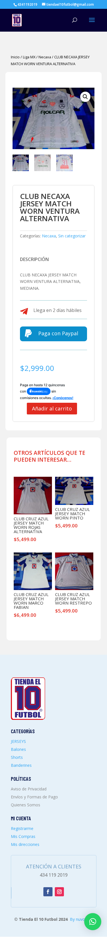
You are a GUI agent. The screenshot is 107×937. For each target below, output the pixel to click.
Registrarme (22, 828)
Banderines (21, 765)
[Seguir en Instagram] (59, 891)
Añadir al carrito (52, 408)
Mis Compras (23, 836)
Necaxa (45, 56)
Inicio (15, 56)
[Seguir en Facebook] (48, 891)
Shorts (17, 757)
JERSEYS (18, 741)
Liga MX (29, 56)
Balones (18, 749)
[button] (85, 97)
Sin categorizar (72, 236)
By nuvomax (81, 919)
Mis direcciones (25, 844)
